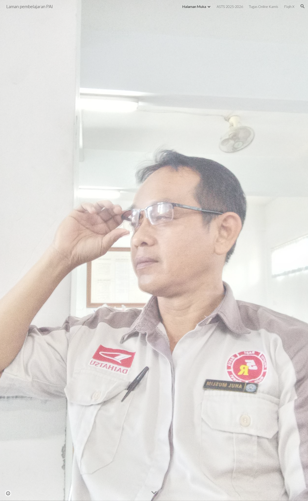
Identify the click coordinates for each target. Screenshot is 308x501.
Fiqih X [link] (289, 6)
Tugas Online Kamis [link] (263, 6)
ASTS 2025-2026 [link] (230, 6)
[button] (302, 6)
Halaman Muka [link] (194, 6)
